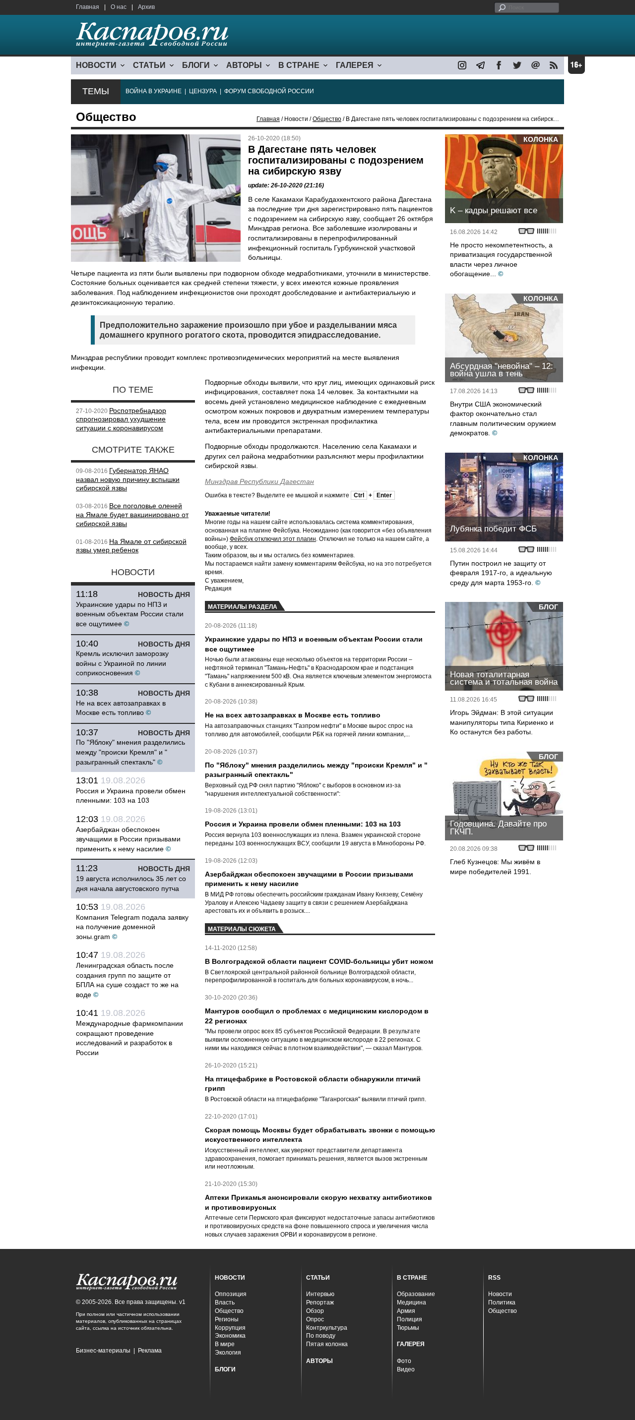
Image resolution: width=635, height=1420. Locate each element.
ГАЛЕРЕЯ (355, 65)
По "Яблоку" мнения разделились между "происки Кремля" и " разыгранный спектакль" (130, 752)
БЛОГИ (196, 65)
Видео (406, 1369)
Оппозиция (231, 1294)
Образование (416, 1294)
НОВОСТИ (96, 65)
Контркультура (326, 1327)
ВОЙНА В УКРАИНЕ (154, 91)
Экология (228, 1352)
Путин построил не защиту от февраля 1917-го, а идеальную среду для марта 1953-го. (501, 573)
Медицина (411, 1302)
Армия (406, 1310)
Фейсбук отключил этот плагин (273, 538)
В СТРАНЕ (298, 65)
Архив (146, 6)
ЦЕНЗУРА (203, 91)
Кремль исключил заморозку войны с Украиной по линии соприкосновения (122, 663)
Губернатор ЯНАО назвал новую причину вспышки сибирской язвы (128, 479)
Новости (500, 1294)
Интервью (320, 1294)
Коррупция (230, 1327)
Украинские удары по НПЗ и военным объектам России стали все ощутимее (130, 614)
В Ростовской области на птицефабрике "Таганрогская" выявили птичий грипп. (315, 1099)
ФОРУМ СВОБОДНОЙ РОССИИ (269, 91)
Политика (501, 1302)
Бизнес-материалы (103, 1350)
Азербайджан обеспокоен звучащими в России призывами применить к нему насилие (128, 839)
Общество (327, 119)
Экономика (230, 1335)
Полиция (409, 1319)
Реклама (150, 1350)
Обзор (315, 1310)
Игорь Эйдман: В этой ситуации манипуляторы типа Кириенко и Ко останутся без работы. (502, 722)
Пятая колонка (327, 1344)
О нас (119, 6)
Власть (225, 1302)
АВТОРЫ (244, 65)
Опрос (315, 1319)
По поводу (320, 1335)
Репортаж (320, 1302)
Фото (404, 1361)
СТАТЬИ (149, 65)
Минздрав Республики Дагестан (259, 481)
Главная (87, 6)
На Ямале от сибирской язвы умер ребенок (131, 545)
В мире (225, 1344)
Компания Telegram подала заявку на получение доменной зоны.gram (132, 927)
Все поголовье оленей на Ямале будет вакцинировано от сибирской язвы (132, 515)
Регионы (227, 1319)
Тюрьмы (408, 1327)
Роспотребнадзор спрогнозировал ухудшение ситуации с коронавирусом (121, 419)
